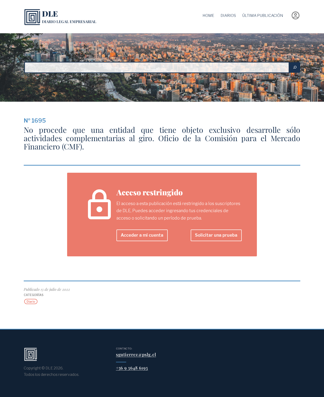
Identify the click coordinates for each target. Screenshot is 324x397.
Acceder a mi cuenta (142, 235)
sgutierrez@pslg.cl (136, 354)
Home (208, 15)
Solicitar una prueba (216, 235)
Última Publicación (262, 15)
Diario (31, 301)
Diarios (228, 15)
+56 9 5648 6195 (132, 368)
